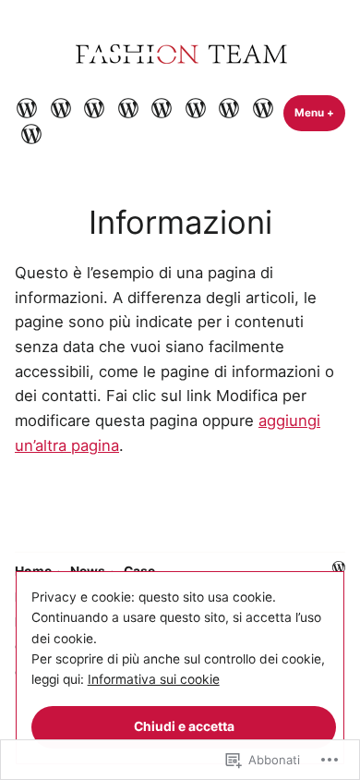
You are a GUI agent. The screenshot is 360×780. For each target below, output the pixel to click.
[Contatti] (229, 107)
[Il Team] (195, 107)
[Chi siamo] (128, 107)
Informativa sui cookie (154, 679)
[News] (60, 107)
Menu (319, 112)
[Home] (29, 107)
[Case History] (95, 107)
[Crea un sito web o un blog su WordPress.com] (338, 568)
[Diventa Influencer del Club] (162, 107)
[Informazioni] (263, 107)
